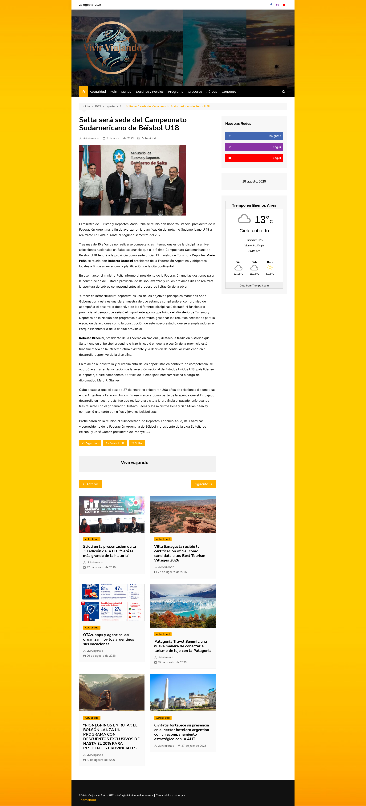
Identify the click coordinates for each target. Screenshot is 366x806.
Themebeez (87, 800)
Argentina (92, 443)
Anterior (92, 484)
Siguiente (201, 484)
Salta (138, 443)
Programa (175, 91)
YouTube (284, 5)
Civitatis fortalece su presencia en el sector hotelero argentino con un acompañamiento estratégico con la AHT (181, 732)
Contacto (229, 91)
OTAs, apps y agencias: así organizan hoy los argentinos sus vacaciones (108, 639)
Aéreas (211, 91)
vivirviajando (91, 138)
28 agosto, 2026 (90, 5)
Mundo (126, 91)
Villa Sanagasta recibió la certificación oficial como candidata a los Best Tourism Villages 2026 (179, 553)
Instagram (277, 5)
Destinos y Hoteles (150, 91)
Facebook (271, 5)
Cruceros (195, 91)
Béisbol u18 (117, 443)
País (113, 91)
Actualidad (98, 91)
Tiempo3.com (260, 285)
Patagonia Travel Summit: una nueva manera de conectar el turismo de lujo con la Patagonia (182, 646)
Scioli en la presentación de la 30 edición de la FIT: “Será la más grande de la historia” (109, 551)
